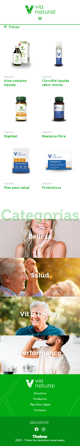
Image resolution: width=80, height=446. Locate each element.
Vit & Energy (40, 314)
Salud (40, 275)
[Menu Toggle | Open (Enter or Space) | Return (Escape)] (40, 18)
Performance (40, 353)
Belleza (40, 236)
